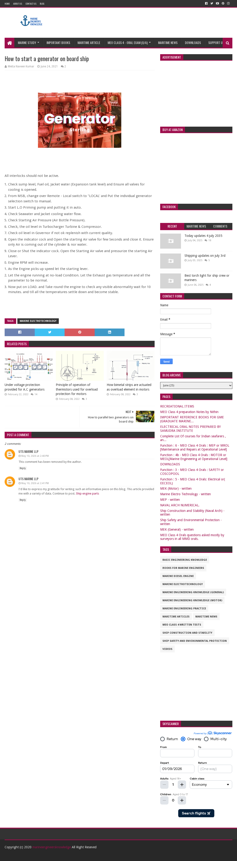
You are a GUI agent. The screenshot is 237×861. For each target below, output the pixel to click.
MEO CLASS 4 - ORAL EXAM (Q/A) (128, 42)
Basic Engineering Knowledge (184, 559)
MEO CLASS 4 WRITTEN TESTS (181, 624)
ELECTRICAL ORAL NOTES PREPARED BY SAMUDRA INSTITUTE (190, 428)
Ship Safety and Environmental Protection (194, 640)
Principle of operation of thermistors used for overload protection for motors (77, 389)
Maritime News (168, 42)
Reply (23, 468)
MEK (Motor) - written (176, 488)
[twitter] (211, 3)
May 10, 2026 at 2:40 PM (35, 455)
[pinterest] (223, 3)
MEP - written (170, 499)
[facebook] (206, 3)
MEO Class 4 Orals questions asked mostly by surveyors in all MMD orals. (192, 537)
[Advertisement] (148, 22)
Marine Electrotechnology (38, 321)
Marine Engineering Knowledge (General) (193, 592)
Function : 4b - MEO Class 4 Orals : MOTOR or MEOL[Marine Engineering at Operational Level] (193, 457)
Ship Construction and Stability (187, 632)
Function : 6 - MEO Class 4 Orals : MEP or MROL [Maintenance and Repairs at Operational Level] (194, 447)
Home (7, 3)
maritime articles (176, 616)
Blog (42, 3)
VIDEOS (167, 649)
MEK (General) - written (177, 529)
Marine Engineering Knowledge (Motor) (192, 600)
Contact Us (30, 3)
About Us (17, 3)
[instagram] (228, 3)
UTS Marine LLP (28, 451)
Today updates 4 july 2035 (203, 236)
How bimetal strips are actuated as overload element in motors (129, 387)
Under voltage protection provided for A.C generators (24, 387)
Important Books (58, 42)
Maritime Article (89, 42)
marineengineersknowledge (51, 847)
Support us (216, 42)
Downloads (193, 42)
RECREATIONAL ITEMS (177, 406)
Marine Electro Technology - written (185, 494)
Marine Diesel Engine (178, 576)
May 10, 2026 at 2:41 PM (35, 483)
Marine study (27, 42)
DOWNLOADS (170, 464)
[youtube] (217, 3)
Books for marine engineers (183, 568)
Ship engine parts (87, 493)
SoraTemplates (30, 855)
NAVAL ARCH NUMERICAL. (180, 505)
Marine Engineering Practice (184, 608)
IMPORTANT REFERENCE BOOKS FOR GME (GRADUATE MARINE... (192, 419)
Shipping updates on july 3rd (204, 255)
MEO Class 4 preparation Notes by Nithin (189, 412)
